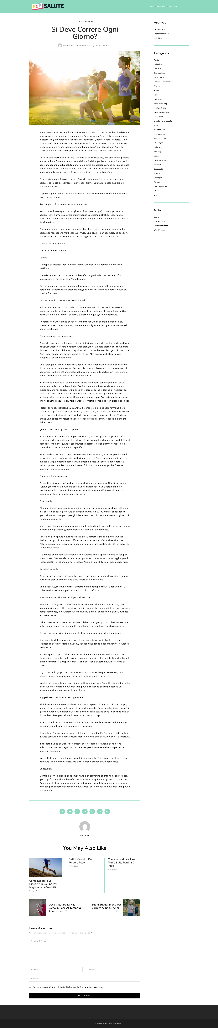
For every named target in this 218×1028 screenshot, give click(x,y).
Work (156, 191)
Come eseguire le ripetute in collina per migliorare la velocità (43, 884)
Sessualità (158, 169)
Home (151, 7)
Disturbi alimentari (162, 82)
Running (89, 21)
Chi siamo (161, 7)
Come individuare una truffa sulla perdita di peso (121, 862)
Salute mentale (160, 160)
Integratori (159, 117)
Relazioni (158, 147)
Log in (156, 217)
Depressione (159, 73)
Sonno (157, 173)
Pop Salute (69, 45)
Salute (157, 156)
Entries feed (159, 221)
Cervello (157, 69)
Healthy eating (160, 103)
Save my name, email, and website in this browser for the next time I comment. (67, 987)
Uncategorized (160, 186)
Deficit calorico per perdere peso (80, 860)
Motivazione (159, 134)
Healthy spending (161, 112)
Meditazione (159, 130)
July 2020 (158, 38)
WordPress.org (160, 230)
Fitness (80, 21)
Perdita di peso (160, 138)
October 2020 (160, 29)
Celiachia (158, 64)
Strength (158, 178)
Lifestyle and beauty (163, 121)
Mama (156, 125)
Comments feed (161, 226)
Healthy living (160, 108)
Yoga (156, 195)
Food (156, 95)
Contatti (173, 7)
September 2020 (161, 34)
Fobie (156, 90)
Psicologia (158, 143)
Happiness (158, 99)
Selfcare (157, 165)
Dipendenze (159, 77)
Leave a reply (100, 45)
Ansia (156, 60)
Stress (157, 182)
